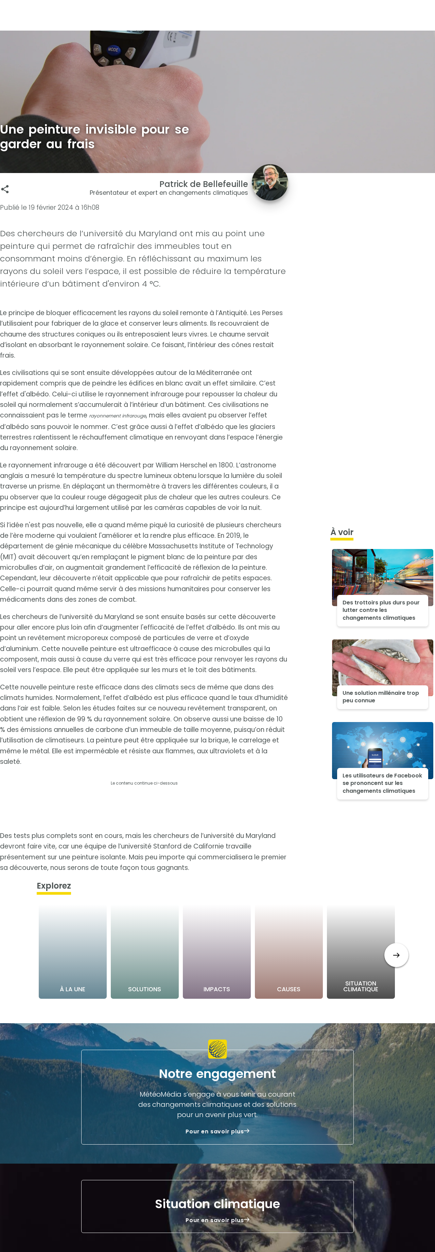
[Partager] (5, 189)
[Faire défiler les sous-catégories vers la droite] (396, 955)
